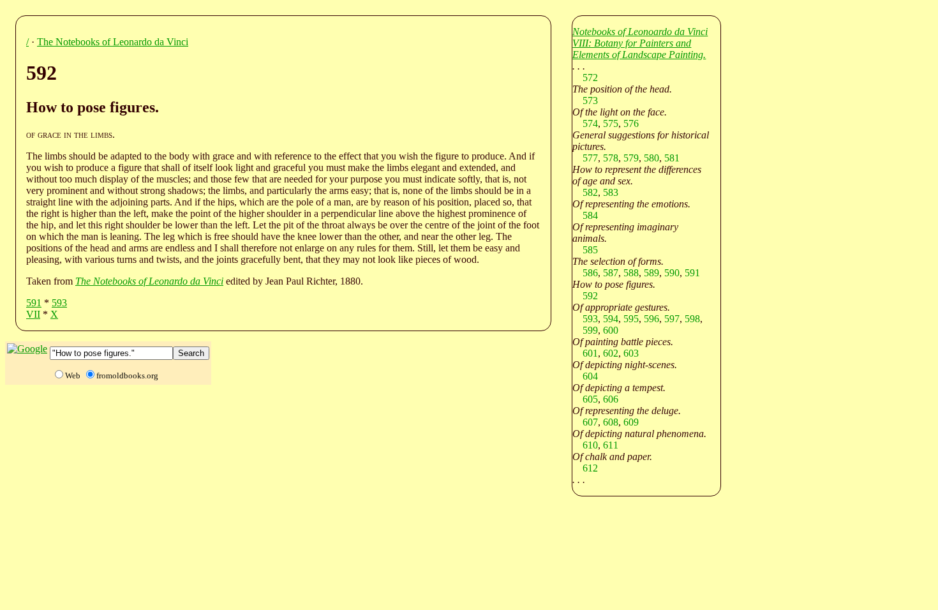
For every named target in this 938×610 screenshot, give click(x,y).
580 (651, 157)
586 (590, 272)
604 (590, 376)
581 (672, 157)
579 (631, 157)
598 (692, 318)
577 (590, 157)
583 (610, 192)
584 (590, 215)
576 (631, 123)
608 (610, 422)
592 (590, 295)
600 (610, 330)
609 (631, 422)
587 (610, 272)
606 (610, 399)
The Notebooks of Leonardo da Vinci (112, 41)
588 (631, 272)
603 (631, 353)
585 (590, 249)
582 (590, 192)
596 (651, 318)
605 (590, 399)
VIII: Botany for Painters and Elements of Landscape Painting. (639, 49)
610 (590, 445)
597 (672, 318)
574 (590, 123)
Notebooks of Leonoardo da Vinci (640, 31)
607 (590, 422)
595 (631, 318)
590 (672, 272)
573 (590, 100)
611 (610, 445)
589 (651, 272)
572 (590, 77)
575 (610, 123)
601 (590, 353)
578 (610, 157)
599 (590, 330)
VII (33, 314)
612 (590, 468)
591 (33, 302)
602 (610, 353)
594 (610, 318)
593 (59, 302)
